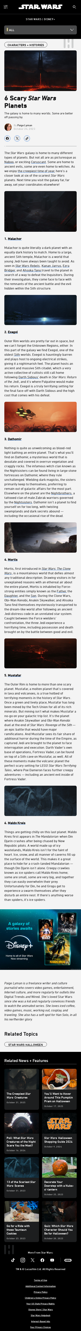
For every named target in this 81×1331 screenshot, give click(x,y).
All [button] (11, 30)
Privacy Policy (40, 1292)
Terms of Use (40, 1280)
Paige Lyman (24, 125)
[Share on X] (17, 138)
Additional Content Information (40, 1286)
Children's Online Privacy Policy (40, 1297)
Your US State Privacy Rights (40, 1303)
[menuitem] (6, 6)
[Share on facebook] (7, 138)
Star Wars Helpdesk (40, 1315)
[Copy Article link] (27, 138)
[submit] (74, 6)
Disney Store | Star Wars (40, 1309)
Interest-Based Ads (40, 1321)
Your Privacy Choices (40, 1327)
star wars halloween (25, 1044)
